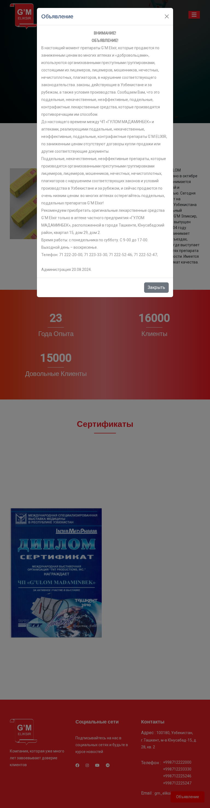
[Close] (167, 16)
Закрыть (156, 287)
